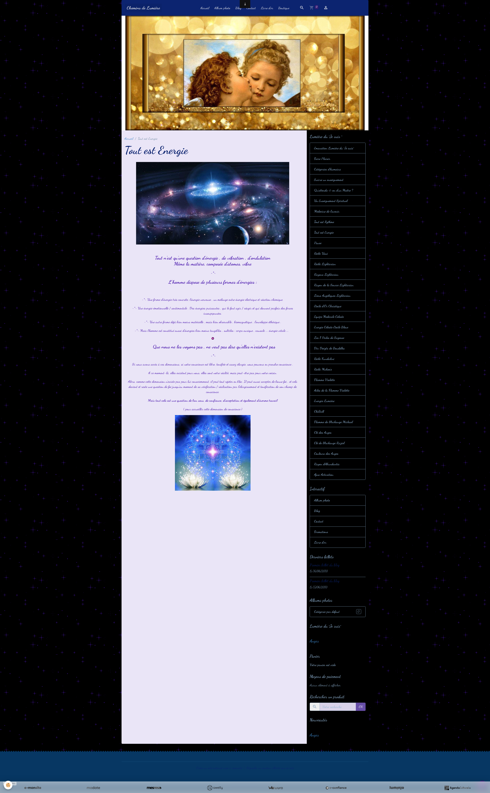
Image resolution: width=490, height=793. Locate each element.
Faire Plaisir (322, 158)
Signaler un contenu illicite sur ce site (270, 768)
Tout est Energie (324, 232)
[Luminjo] (396, 788)
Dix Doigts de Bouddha (329, 348)
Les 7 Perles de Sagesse (329, 337)
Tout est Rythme (324, 222)
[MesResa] (154, 788)
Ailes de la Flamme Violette (331, 390)
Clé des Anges (323, 432)
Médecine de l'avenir (326, 211)
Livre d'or (267, 8)
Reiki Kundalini (324, 358)
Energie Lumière (324, 401)
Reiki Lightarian (325, 264)
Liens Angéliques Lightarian (332, 295)
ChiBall (319, 411)
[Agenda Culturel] (457, 788)
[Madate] (93, 788)
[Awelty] (214, 788)
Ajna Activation (323, 474)
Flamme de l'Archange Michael (333, 422)
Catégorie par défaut (337, 611)
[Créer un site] (32, 788)
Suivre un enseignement (328, 179)
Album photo (222, 8)
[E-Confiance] (336, 788)
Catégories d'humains (327, 169)
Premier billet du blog (325, 565)
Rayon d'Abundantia (327, 464)
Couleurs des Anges (326, 453)
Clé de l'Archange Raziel (329, 443)
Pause (317, 243)
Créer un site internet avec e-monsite (219, 768)
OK (361, 707)
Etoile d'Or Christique (327, 306)
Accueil (204, 8)
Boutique (283, 8)
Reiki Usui (321, 253)
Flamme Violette (324, 380)
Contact (251, 8)
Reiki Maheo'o (323, 369)
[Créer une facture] (275, 788)
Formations (321, 532)
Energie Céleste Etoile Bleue (331, 327)
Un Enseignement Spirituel (331, 201)
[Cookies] (8, 785)
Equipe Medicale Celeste (329, 316)
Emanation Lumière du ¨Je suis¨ (334, 148)
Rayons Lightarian (326, 274)
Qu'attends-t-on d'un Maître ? (333, 190)
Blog (238, 8)
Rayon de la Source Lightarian (334, 285)
